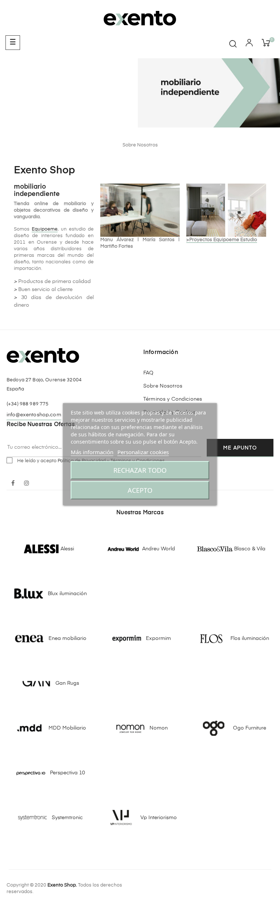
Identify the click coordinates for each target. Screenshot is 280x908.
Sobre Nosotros (162, 386)
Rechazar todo (140, 470)
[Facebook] (12, 483)
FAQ (148, 373)
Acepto (140, 490)
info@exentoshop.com (34, 414)
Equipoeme (45, 229)
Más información (92, 452)
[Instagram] (26, 483)
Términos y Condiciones (172, 399)
